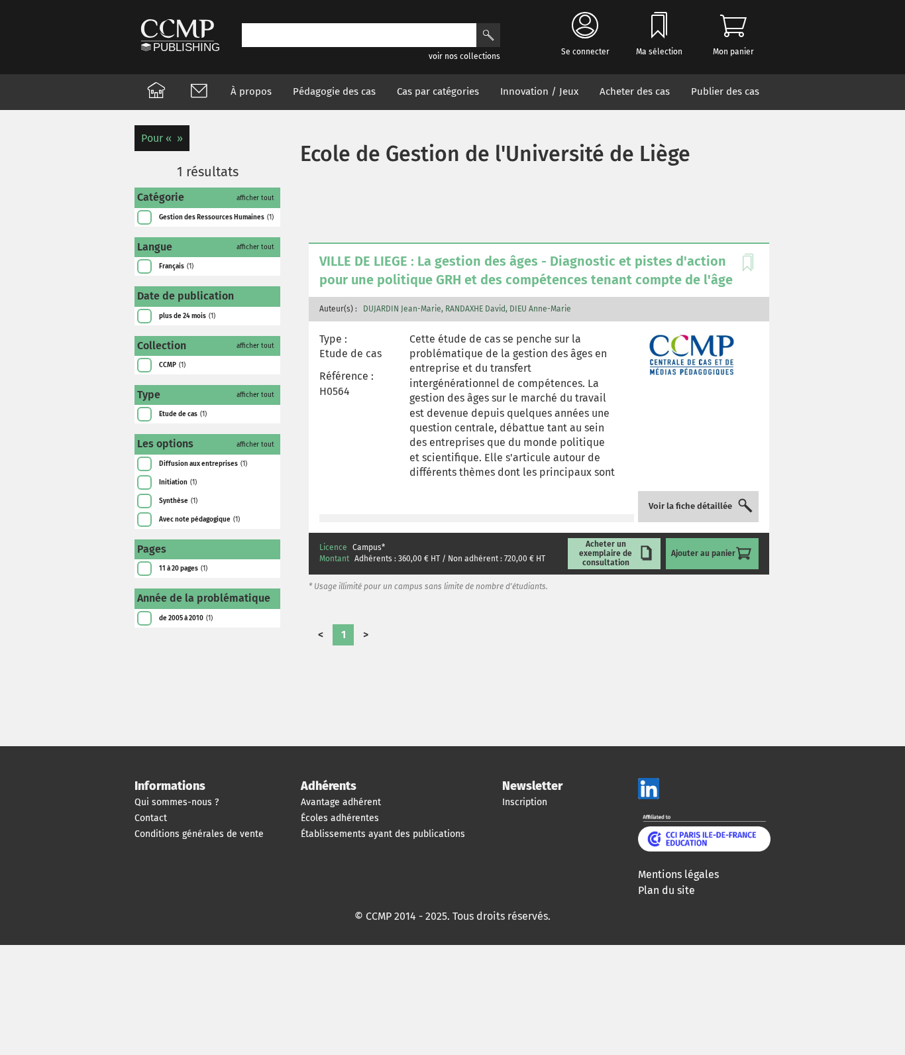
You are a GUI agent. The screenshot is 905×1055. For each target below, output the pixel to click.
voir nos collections (464, 56)
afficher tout (255, 198)
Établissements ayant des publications (383, 834)
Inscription (524, 802)
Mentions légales (678, 874)
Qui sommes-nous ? (176, 802)
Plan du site (666, 890)
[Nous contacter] (199, 92)
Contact (150, 818)
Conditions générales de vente (199, 834)
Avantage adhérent (341, 802)
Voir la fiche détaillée (690, 506)
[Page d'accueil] (156, 92)
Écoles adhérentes (340, 818)
